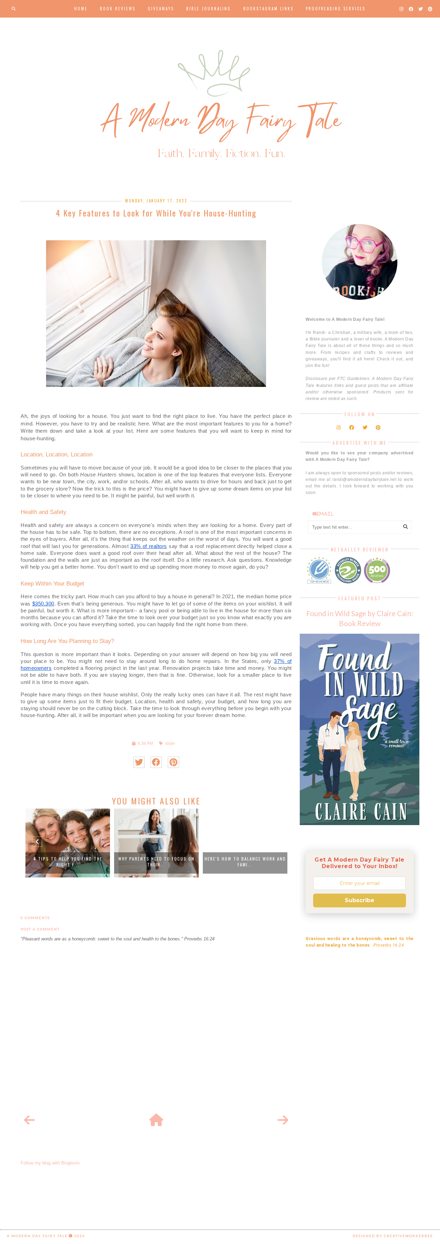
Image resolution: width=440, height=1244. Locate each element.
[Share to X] (139, 762)
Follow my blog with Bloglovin (50, 1163)
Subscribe (359, 900)
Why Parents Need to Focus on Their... (156, 861)
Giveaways (161, 8)
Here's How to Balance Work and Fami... (245, 861)
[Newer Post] (29, 1120)
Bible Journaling (208, 8)
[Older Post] (283, 1120)
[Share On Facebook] (156, 762)
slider (170, 743)
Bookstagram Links (268, 8)
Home (81, 8)
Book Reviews (117, 8)
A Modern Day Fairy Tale (37, 1236)
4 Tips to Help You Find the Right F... (67, 861)
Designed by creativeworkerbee (393, 1236)
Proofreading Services (335, 8)
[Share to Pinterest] (173, 762)
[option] (68, 843)
